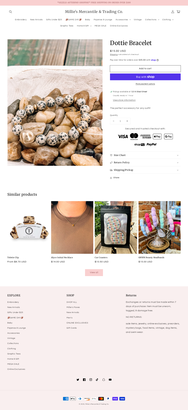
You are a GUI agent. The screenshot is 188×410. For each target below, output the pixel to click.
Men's (69, 318)
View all (94, 272)
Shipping (114, 54)
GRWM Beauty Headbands (151, 257)
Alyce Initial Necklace (62, 257)
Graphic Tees (14, 354)
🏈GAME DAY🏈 (15, 318)
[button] (10, 12)
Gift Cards (72, 328)
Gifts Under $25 (15, 312)
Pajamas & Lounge (16, 328)
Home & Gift (13, 359)
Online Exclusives (16, 369)
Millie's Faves (73, 307)
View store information (124, 100)
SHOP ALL (72, 302)
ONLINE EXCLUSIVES (77, 323)
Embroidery (13, 302)
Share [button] (116, 178)
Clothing (11, 349)
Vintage (11, 338)
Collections (13, 343)
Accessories (13, 333)
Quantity (114, 115)
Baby (9, 323)
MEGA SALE (13, 364)
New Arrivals (13, 307)
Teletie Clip (13, 257)
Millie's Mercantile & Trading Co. (97, 404)
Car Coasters (101, 257)
